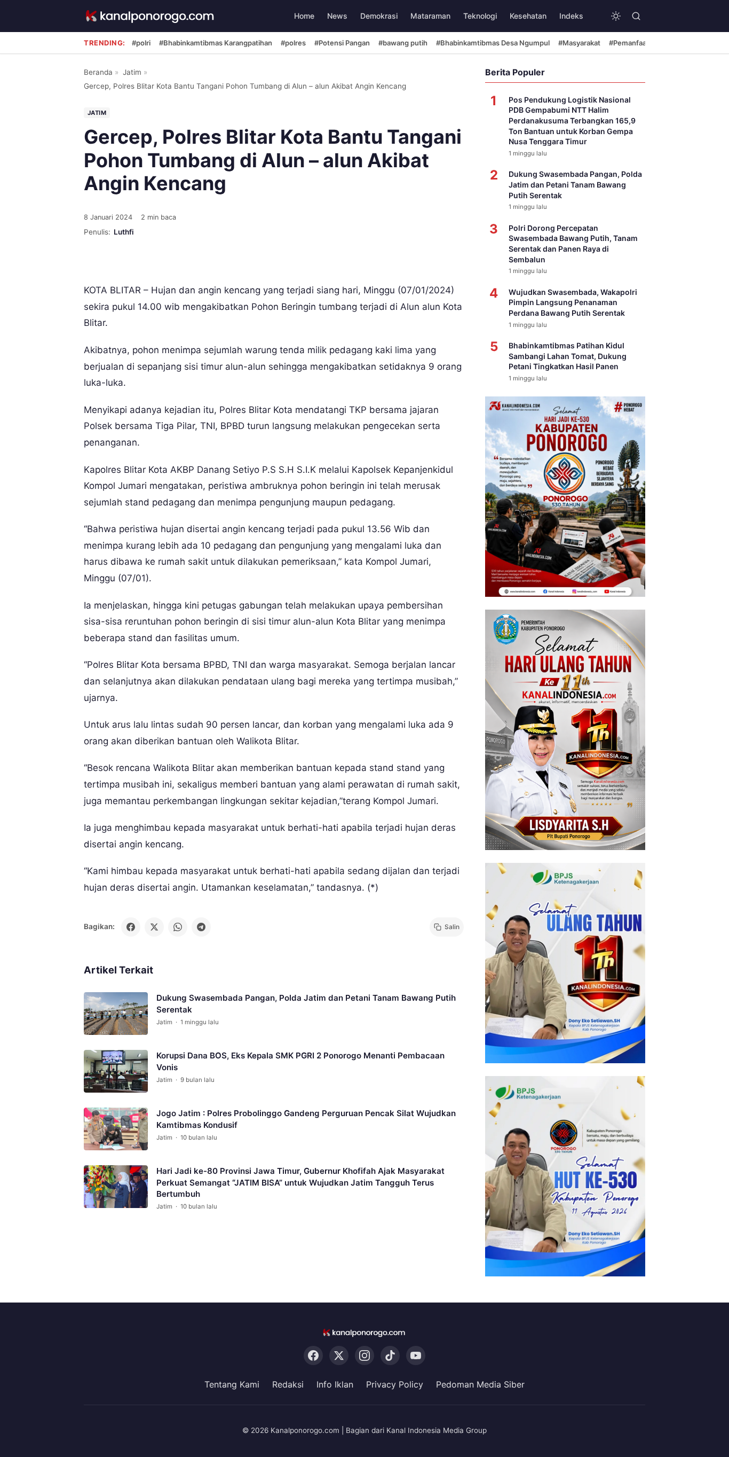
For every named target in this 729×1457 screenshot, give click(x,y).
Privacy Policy (394, 1385)
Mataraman (430, 15)
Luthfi (124, 232)
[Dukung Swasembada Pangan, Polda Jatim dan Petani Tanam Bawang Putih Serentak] (116, 1013)
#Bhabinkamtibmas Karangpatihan (215, 42)
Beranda (98, 72)
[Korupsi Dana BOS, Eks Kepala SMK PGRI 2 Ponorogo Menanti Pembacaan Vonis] (116, 1071)
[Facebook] (313, 1356)
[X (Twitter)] (338, 1356)
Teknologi (480, 15)
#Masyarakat (579, 42)
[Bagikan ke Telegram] (201, 927)
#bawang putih (402, 42)
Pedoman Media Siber (480, 1385)
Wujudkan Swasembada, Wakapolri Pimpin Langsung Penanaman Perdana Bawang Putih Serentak (573, 302)
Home (304, 15)
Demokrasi (379, 15)
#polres (293, 42)
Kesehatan (528, 15)
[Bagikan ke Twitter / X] (154, 927)
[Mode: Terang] (616, 16)
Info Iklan (334, 1385)
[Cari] (636, 16)
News (337, 15)
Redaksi (288, 1385)
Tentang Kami (231, 1385)
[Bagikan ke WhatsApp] (177, 927)
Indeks (571, 15)
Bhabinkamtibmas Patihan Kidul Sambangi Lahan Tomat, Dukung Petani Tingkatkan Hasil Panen (568, 356)
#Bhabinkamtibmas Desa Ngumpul (493, 42)
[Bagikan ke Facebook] (130, 927)
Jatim (132, 72)
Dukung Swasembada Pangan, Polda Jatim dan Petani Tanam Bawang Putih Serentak (575, 184)
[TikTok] (390, 1356)
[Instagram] (364, 1356)
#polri (141, 42)
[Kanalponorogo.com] (150, 16)
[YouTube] (415, 1356)
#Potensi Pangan (342, 42)
